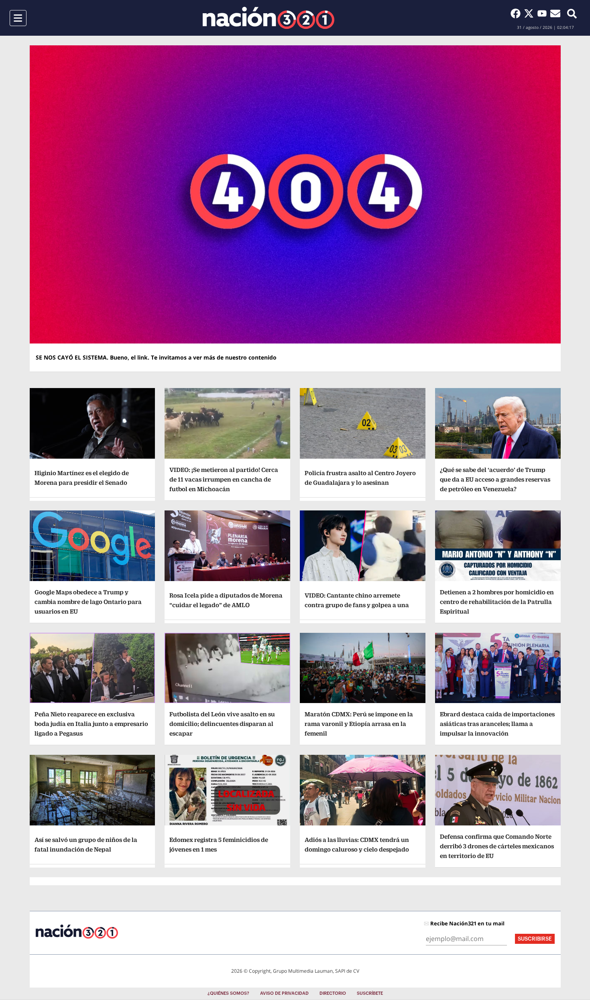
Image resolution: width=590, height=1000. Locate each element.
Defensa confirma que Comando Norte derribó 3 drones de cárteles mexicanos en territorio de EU (497, 846)
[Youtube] (543, 13)
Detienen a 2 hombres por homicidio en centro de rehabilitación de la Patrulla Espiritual (497, 602)
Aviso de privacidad (284, 993)
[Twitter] (530, 13)
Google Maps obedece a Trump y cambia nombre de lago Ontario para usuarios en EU (88, 602)
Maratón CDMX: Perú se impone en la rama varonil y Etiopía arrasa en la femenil (359, 724)
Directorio (332, 993)
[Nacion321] (268, 18)
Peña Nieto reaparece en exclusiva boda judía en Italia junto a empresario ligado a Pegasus (91, 724)
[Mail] (555, 13)
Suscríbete (370, 993)
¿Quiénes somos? (228, 993)
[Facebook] (517, 13)
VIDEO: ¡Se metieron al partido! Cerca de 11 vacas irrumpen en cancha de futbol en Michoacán (223, 479)
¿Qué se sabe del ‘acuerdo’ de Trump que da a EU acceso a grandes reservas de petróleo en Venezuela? (495, 479)
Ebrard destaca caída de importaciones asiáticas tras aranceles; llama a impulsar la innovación (497, 724)
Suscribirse (535, 938)
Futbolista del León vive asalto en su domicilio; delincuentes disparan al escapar (222, 724)
